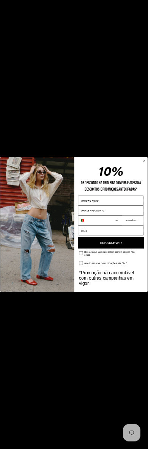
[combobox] (99, 220)
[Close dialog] (144, 161)
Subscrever (111, 242)
